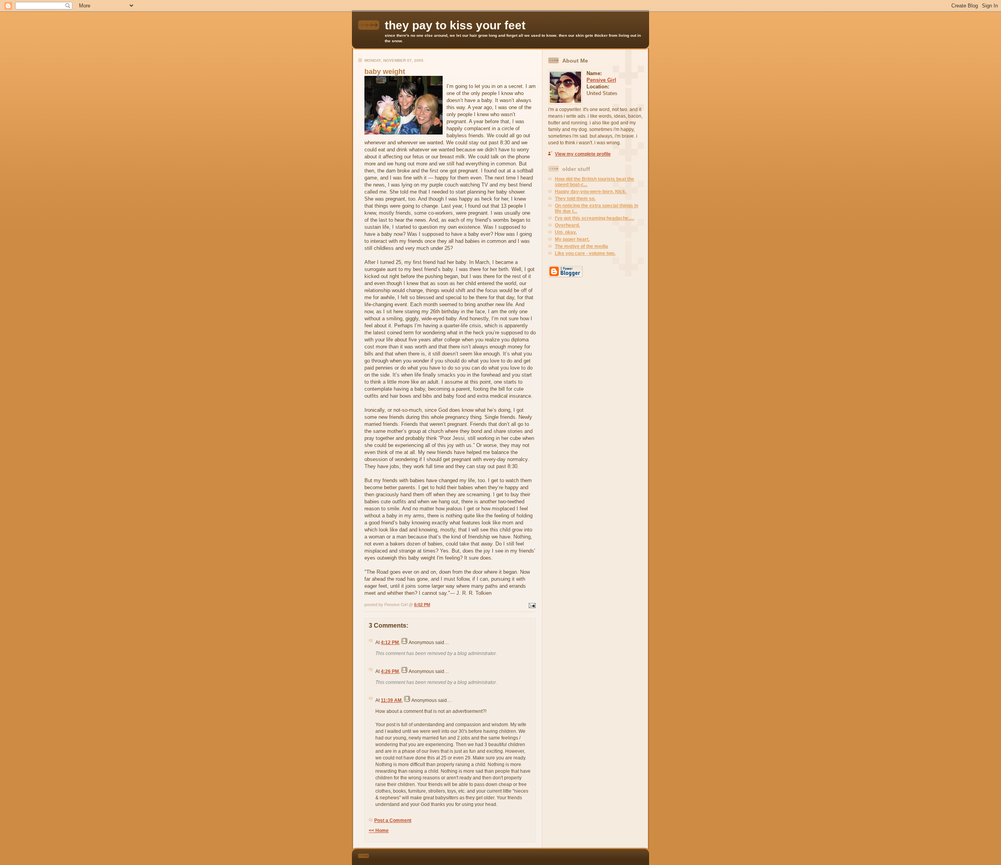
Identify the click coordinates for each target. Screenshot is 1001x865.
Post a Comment (392, 820)
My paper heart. (572, 239)
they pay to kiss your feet (455, 25)
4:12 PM (390, 642)
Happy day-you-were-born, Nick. (590, 191)
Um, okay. (566, 232)
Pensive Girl (601, 80)
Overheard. (567, 225)
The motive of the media (581, 246)
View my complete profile (583, 154)
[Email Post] (531, 604)
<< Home (379, 830)
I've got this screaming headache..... (594, 218)
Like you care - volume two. (585, 253)
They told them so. (575, 198)
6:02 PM (422, 604)
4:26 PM (390, 671)
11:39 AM (391, 700)
